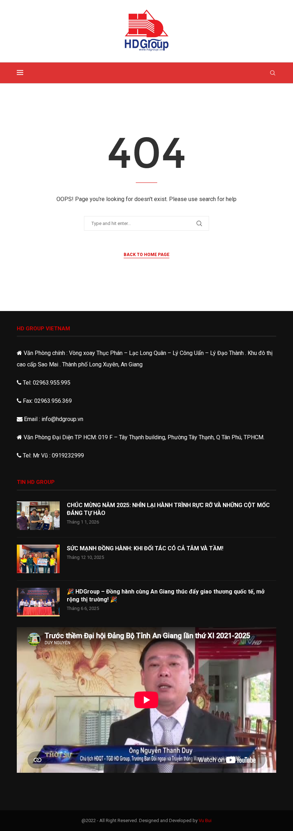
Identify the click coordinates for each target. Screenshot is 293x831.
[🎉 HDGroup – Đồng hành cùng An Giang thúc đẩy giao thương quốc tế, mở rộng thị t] (38, 602)
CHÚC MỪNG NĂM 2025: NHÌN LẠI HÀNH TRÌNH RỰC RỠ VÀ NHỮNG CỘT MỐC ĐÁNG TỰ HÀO (168, 509)
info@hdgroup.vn (62, 419)
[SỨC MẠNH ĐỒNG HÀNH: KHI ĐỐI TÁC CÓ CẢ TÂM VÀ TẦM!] (38, 559)
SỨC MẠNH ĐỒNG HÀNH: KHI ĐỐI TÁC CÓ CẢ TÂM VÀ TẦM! (145, 548)
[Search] (272, 72)
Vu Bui (205, 820)
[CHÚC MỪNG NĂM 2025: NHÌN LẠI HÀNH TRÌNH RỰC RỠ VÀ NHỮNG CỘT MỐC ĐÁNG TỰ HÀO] (38, 515)
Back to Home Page (146, 254)
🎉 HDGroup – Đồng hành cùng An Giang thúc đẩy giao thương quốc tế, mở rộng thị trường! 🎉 (165, 595)
